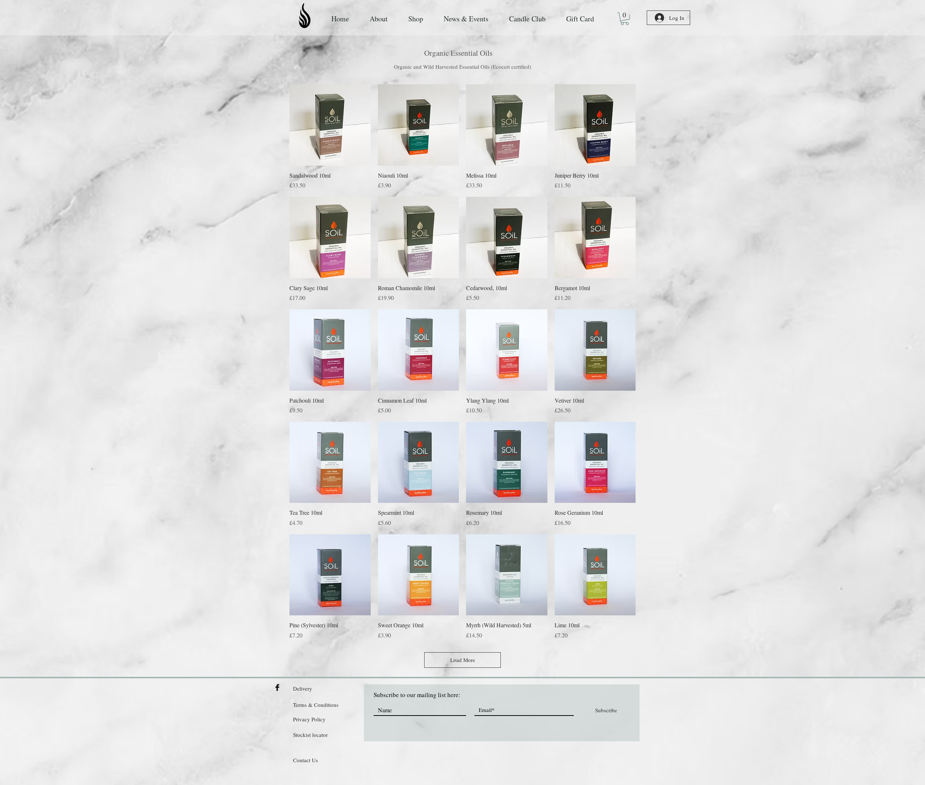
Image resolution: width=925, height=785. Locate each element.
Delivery (302, 688)
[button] (624, 18)
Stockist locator (310, 734)
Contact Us (305, 760)
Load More (462, 659)
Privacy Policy (309, 719)
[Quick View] (330, 125)
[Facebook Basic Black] (277, 687)
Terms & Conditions (316, 704)
